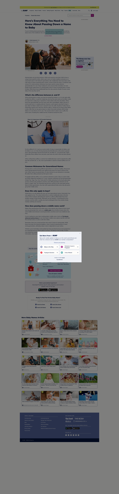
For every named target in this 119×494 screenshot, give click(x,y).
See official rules (60, 259)
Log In (63, 257)
